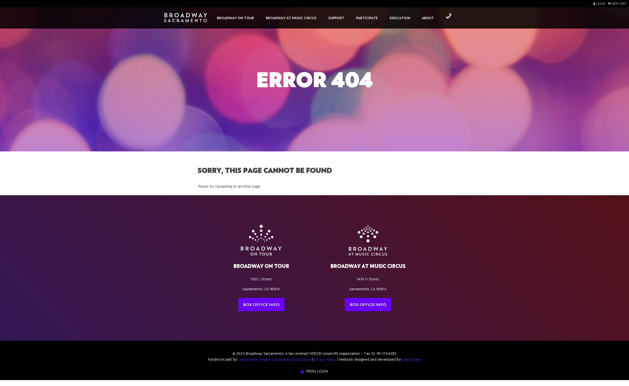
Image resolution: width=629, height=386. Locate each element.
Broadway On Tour (235, 18)
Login (600, 3)
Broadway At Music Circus (291, 18)
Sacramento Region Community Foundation (274, 359)
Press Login (317, 371)
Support (336, 18)
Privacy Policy (325, 359)
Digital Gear (411, 359)
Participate (367, 18)
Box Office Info (261, 304)
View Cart (618, 3)
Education (400, 18)
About (428, 18)
